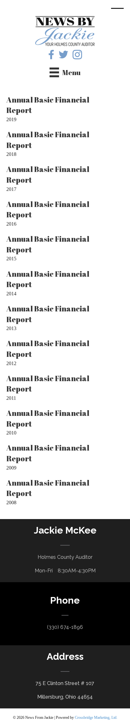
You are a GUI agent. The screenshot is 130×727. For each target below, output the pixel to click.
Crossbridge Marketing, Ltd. (96, 717)
